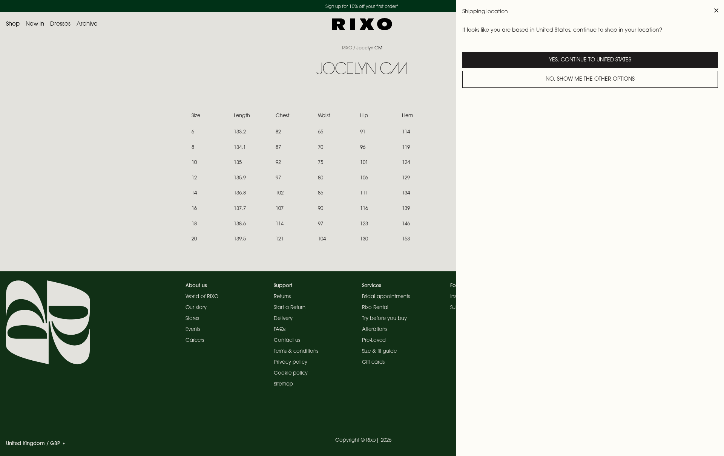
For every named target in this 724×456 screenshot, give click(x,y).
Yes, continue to (590, 60)
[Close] (716, 10)
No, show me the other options (590, 79)
